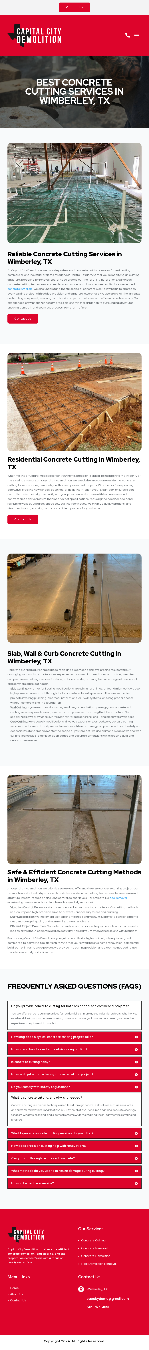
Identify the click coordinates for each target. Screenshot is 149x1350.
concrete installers (20, 288)
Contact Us (74, 7)
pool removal (118, 897)
